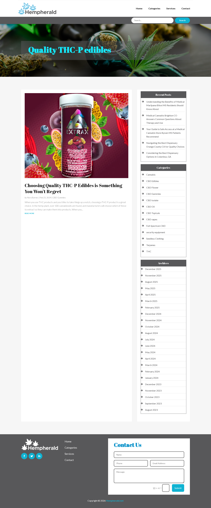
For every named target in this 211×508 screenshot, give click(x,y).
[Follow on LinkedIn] (39, 456)
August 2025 (151, 281)
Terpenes (150, 245)
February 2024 (152, 371)
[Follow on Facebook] (24, 456)
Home (139, 8)
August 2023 (151, 409)
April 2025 (150, 294)
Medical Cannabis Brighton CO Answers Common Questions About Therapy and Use (163, 119)
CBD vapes (151, 219)
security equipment (155, 232)
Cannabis (150, 174)
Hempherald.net (115, 500)
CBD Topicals (153, 213)
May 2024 (150, 352)
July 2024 (150, 339)
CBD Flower (152, 187)
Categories (154, 8)
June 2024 (150, 345)
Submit (178, 488)
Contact (185, 8)
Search (182, 20)
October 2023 (152, 397)
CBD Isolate (152, 200)
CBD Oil (150, 206)
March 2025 (151, 301)
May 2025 (150, 288)
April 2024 (150, 358)
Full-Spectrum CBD (155, 225)
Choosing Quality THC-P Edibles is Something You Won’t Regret (73, 188)
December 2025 (153, 269)
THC (148, 251)
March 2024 (151, 365)
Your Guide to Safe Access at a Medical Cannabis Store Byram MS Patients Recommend (165, 133)
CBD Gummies (59, 197)
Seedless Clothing (155, 238)
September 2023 (153, 403)
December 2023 (153, 384)
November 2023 (153, 390)
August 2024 (151, 333)
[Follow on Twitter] (32, 456)
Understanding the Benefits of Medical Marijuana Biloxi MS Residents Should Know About (165, 105)
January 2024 (151, 377)
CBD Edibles (152, 181)
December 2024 (153, 313)
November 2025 (153, 275)
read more (29, 213)
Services (170, 8)
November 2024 (153, 320)
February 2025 (152, 307)
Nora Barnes (32, 197)
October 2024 (152, 326)
